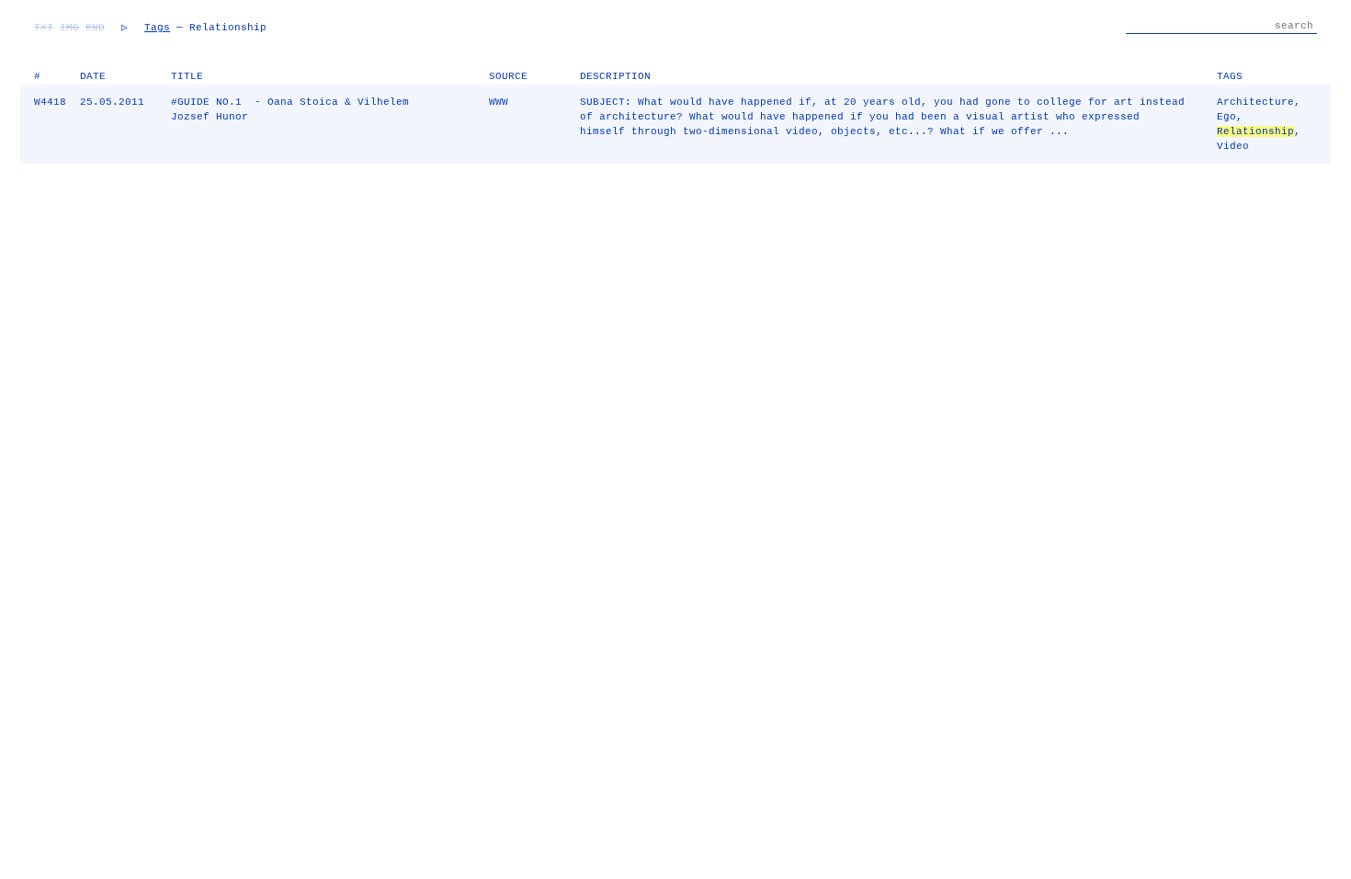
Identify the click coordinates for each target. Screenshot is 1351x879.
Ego (1226, 116)
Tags (157, 27)
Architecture (1255, 102)
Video (1233, 146)
